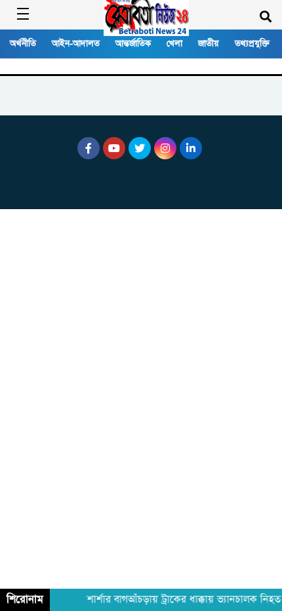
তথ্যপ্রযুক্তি (252, 43)
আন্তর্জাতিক (133, 43)
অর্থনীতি (23, 43)
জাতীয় (208, 43)
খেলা (174, 43)
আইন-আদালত (76, 43)
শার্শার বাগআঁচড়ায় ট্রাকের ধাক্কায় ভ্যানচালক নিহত (182, 600)
